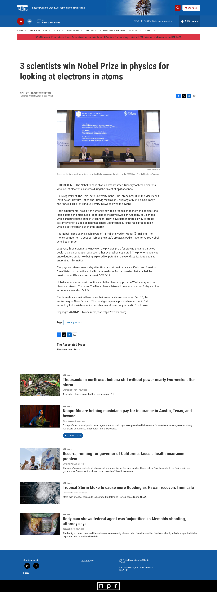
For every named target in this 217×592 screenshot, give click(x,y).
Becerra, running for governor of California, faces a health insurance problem (123, 456)
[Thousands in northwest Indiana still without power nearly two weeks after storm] (40, 385)
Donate (192, 7)
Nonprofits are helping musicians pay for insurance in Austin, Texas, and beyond (127, 413)
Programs (73, 30)
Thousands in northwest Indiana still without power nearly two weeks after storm (129, 382)
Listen (90, 30)
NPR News (67, 375)
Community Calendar (113, 30)
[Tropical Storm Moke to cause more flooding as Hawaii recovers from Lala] (40, 493)
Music (57, 30)
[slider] (34, 21)
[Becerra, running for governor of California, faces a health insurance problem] (40, 459)
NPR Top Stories (74, 322)
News (20, 30)
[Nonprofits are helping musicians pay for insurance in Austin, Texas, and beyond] (40, 416)
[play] (20, 21)
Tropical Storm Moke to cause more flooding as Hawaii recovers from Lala (128, 487)
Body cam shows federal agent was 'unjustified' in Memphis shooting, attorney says (124, 521)
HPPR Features (38, 30)
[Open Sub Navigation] (25, 30)
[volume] (29, 21)
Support (134, 30)
